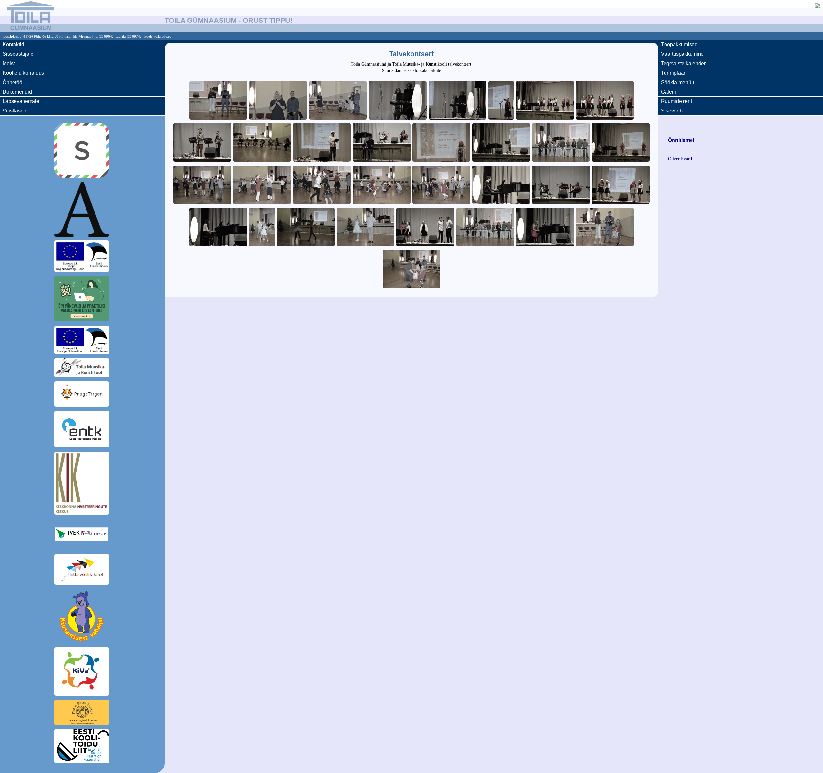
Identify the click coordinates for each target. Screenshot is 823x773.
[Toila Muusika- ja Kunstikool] (82, 368)
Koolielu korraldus (23, 73)
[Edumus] (82, 300)
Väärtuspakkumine (682, 54)
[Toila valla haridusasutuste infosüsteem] (82, 210)
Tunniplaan (674, 73)
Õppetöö (12, 82)
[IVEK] (82, 535)
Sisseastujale (18, 54)
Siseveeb (672, 110)
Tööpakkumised (679, 44)
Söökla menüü (677, 82)
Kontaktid (13, 44)
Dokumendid (17, 91)
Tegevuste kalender (683, 63)
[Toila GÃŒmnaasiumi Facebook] (817, 6)
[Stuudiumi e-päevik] (82, 151)
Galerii (668, 91)
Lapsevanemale (21, 101)
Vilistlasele (15, 110)
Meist (9, 63)
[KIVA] (82, 672)
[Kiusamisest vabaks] (82, 617)
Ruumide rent (676, 101)
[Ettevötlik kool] (82, 570)
